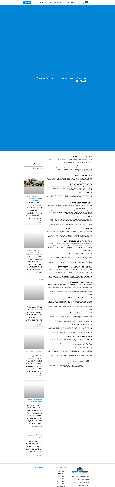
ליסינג (71, 2)
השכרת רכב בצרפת (61, 473)
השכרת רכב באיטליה (61, 476)
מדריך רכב (39, 2)
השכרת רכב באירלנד (61, 481)
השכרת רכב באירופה (61, 469)
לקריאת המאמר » (38, 222)
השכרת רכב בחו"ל (52, 2)
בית (74, 2)
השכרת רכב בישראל (60, 2)
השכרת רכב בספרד (61, 480)
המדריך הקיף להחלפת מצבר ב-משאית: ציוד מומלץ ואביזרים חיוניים (34, 435)
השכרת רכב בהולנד (61, 478)
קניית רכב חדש (45, 2)
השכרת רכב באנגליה (61, 471)
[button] (25, 159)
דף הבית (67, 75)
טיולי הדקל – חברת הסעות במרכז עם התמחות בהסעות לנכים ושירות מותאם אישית (34, 198)
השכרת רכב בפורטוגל (61, 483)
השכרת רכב (67, 2)
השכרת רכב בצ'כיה (61, 475)
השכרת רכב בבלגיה (61, 485)
